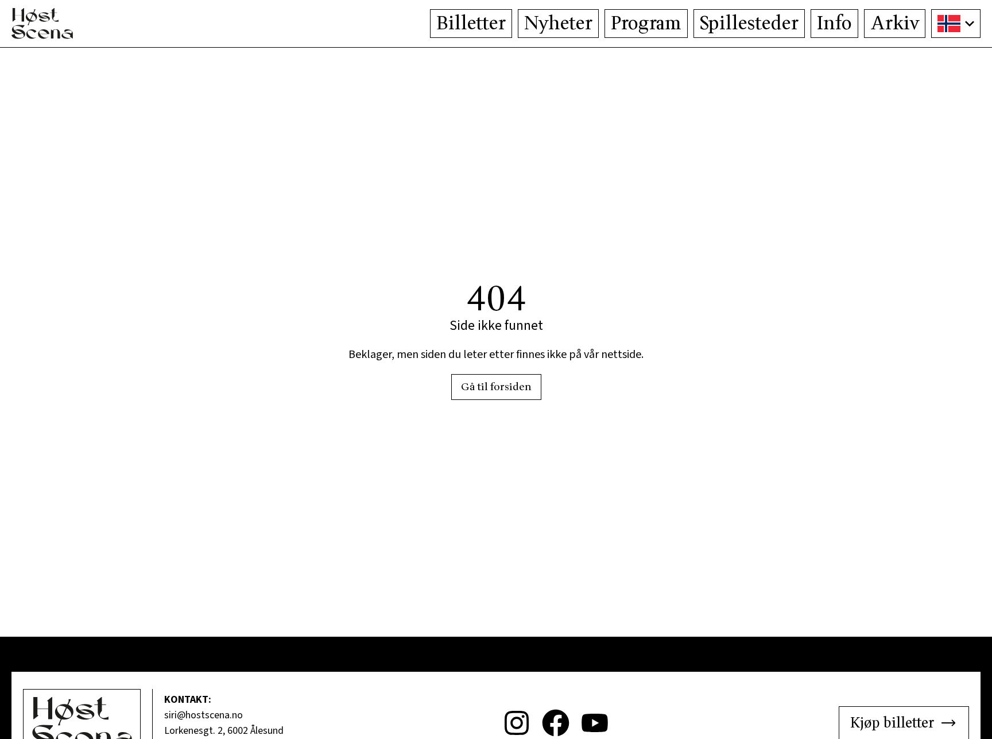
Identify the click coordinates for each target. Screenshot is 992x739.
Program (646, 23)
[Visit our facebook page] (555, 723)
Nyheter (558, 23)
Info (834, 23)
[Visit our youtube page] (595, 723)
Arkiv (894, 23)
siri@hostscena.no (203, 715)
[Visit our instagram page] (516, 723)
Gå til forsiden (496, 387)
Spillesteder (749, 23)
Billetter (471, 23)
